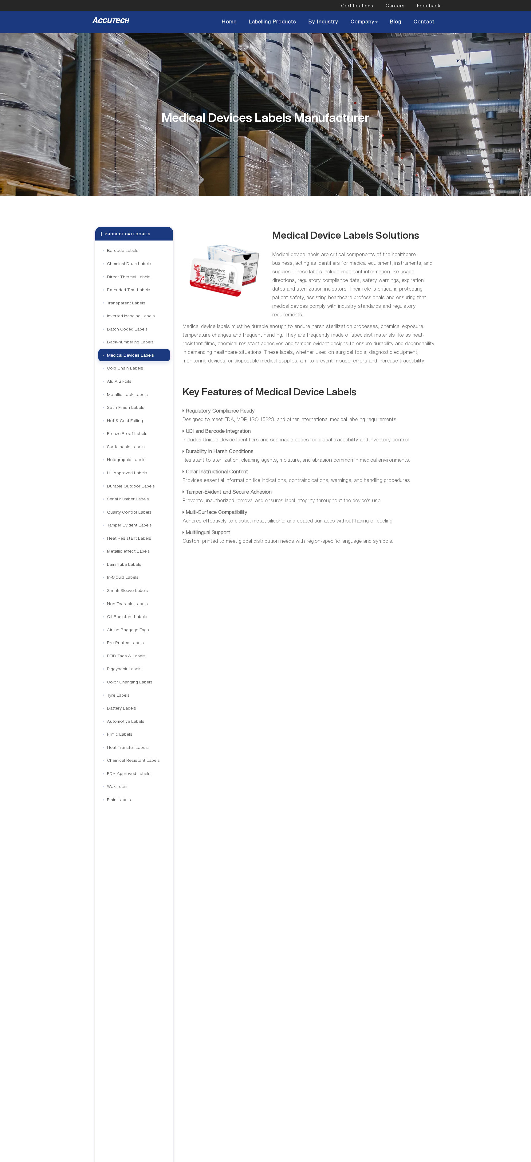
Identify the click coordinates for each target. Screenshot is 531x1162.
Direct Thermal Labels (129, 277)
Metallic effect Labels (128, 551)
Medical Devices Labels (130, 355)
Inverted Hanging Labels (131, 316)
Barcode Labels (123, 250)
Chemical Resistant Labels (133, 760)
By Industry (323, 21)
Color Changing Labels (129, 682)
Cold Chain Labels (125, 368)
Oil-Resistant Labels (127, 616)
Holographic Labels (126, 459)
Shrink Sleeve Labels (127, 590)
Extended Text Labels (128, 290)
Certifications (357, 5)
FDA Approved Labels (129, 773)
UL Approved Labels (127, 473)
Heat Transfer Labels (128, 747)
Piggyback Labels (124, 669)
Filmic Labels (119, 734)
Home (229, 21)
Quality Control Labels (129, 512)
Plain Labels (119, 799)
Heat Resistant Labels (129, 538)
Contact (424, 21)
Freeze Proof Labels (127, 433)
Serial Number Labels (128, 499)
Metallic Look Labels (127, 394)
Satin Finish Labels (125, 407)
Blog (395, 21)
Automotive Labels (125, 721)
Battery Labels (121, 708)
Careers (395, 5)
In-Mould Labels (123, 577)
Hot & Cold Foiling (125, 420)
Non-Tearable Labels (127, 603)
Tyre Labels (118, 695)
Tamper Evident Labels (129, 525)
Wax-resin (117, 786)
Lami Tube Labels (124, 564)
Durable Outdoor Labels (131, 486)
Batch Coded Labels (127, 329)
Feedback (429, 5)
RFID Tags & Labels (126, 656)
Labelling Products (272, 21)
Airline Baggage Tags (128, 630)
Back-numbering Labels (130, 342)
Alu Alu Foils (119, 381)
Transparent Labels (126, 303)
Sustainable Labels (126, 446)
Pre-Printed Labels (125, 642)
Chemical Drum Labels (129, 263)
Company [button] (363, 21)
